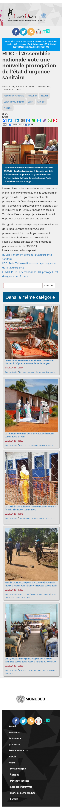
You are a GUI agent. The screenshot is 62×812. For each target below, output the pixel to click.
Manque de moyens (47, 372)
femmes (22, 372)
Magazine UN (23, 594)
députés (44, 95)
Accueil (12, 726)
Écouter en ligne (18, 768)
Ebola (44, 445)
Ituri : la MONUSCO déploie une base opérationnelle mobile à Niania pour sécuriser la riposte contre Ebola (31, 584)
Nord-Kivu (23, 670)
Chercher (48, 285)
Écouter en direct (17, 750)
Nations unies (44, 594)
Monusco (21, 597)
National (8, 107)
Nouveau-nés (32, 372)
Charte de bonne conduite (22, 792)
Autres (12, 762)
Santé (31, 101)
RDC (49, 445)
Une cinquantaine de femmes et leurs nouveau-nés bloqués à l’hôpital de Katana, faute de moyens (29, 362)
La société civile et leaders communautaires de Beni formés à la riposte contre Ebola (30, 508)
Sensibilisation (25, 518)
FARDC (28, 597)
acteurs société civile (40, 518)
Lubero (45, 670)
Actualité (41, 101)
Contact (14, 798)
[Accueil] (26, 14)
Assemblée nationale (14, 95)
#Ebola (12, 756)
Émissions (34, 594)
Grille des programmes (21, 786)
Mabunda (32, 95)
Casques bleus (10, 597)
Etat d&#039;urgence (14, 101)
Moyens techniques (19, 780)
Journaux (13, 744)
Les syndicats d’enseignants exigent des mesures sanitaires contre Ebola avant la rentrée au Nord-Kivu (30, 660)
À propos (14, 774)
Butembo (37, 670)
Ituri (53, 445)
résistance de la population (30, 445)
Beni (7, 521)
